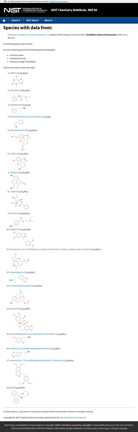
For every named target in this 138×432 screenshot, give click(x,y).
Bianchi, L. (43, 34)
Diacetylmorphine (18, 130)
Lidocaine (14, 90)
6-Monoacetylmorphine (20, 285)
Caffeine (13, 73)
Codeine (13, 153)
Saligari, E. (24, 34)
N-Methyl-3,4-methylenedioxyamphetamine (29, 348)
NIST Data (31, 20)
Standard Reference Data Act (73, 417)
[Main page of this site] (4, 20)
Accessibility (21, 425)
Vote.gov (123, 428)
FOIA (13, 428)
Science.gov (104, 428)
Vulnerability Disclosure (104, 425)
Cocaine (13, 191)
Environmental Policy (26, 428)
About (47, 20)
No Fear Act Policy (125, 425)
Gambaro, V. (13, 34)
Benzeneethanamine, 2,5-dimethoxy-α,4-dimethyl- (32, 334)
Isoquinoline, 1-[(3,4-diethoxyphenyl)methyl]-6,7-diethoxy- (36, 360)
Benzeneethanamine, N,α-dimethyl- (26, 116)
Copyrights (50, 425)
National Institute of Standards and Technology (25, 10)
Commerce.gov (90, 428)
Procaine (14, 213)
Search (14, 20)
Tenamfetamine (17, 272)
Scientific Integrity (45, 428)
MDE (12, 387)
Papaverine (15, 229)
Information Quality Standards (68, 428)
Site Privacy (9, 425)
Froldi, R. (34, 34)
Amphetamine (16, 104)
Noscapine (14, 308)
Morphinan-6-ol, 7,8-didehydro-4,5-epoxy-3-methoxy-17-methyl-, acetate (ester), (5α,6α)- (50, 249)
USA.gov (114, 428)
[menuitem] (4, 20)
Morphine (14, 172)
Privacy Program (36, 425)
